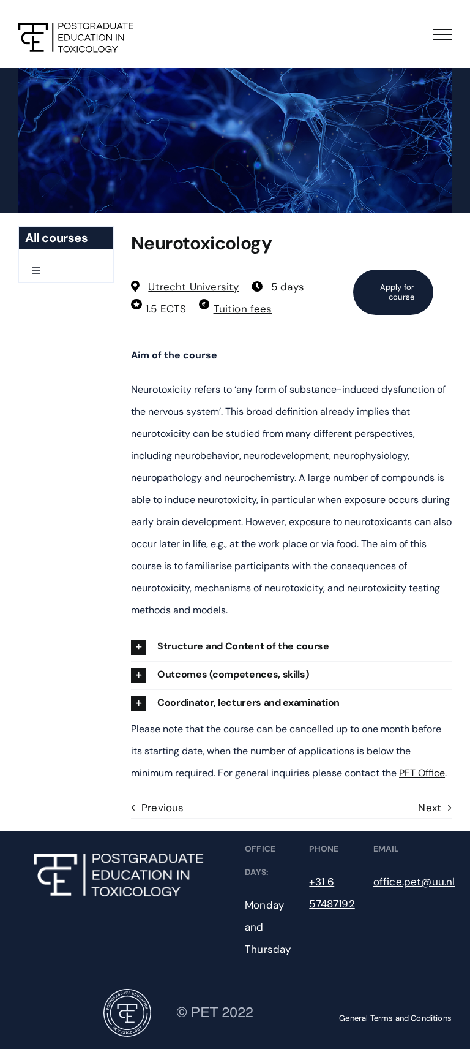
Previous (162, 807)
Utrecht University (193, 286)
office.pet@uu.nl (414, 881)
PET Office (422, 773)
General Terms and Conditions (395, 1018)
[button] (291, 647)
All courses (56, 238)
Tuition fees (243, 309)
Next (429, 807)
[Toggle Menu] (442, 34)
